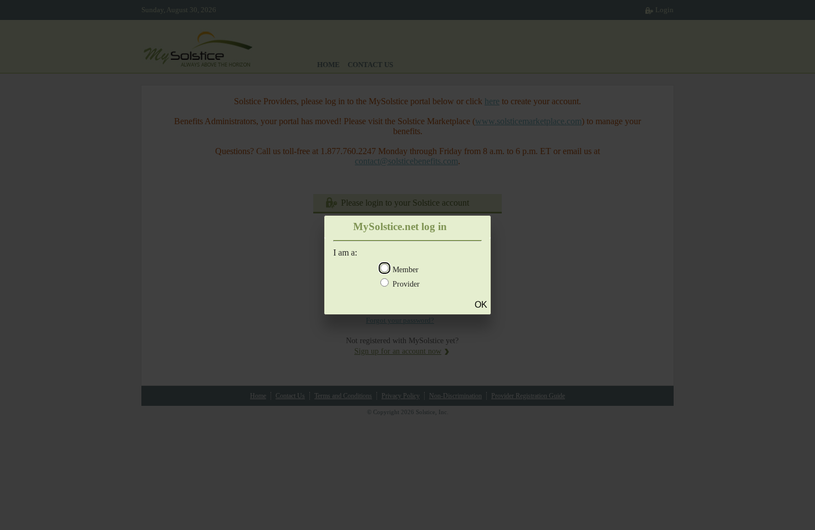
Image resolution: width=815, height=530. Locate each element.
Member (406, 270)
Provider (406, 284)
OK (481, 304)
